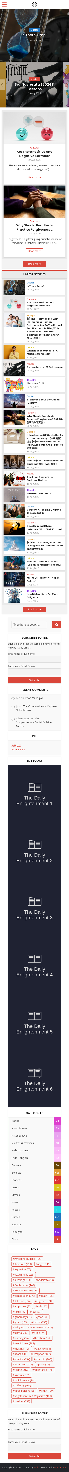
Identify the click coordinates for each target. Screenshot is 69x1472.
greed (21, 1322)
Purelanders (18, 749)
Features (35, 147)
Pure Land (24, 1364)
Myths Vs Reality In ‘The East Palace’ (44, 579)
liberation (42, 1338)
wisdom (22, 1401)
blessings (23, 1280)
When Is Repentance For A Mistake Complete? (42, 352)
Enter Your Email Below (21, 666)
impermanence (41, 1327)
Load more (34, 609)
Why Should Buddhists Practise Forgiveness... (34, 227)
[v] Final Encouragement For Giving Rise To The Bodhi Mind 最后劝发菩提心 (45, 545)
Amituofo (23, 1264)
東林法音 (16, 745)
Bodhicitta (45, 1280)
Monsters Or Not (36, 383)
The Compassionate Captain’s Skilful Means (34, 722)
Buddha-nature (26, 1290)
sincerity (22, 1375)
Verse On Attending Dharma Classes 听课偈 (44, 511)
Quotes (34, 29)
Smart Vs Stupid (34, 698)
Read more (34, 177)
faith (20, 1311)
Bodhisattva (25, 1285)
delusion (23, 1301)
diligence (44, 1301)
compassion (25, 1295)
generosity (23, 1317)
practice (22, 1359)
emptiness (23, 1306)
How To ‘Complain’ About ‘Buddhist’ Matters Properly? (44, 563)
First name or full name (21, 653)
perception (41, 1354)
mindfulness (25, 1343)
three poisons (25, 1390)
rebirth (21, 1369)
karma (21, 1332)
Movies (34, 79)
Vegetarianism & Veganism (33, 1396)
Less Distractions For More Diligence (42, 595)
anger (43, 1264)
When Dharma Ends (39, 493)
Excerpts (31, 315)
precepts (44, 1359)
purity (44, 1364)
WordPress (60, 1467)
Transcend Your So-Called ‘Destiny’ (43, 401)
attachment (24, 1274)
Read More (34, 264)
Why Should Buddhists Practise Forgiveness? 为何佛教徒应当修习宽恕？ (45, 419)
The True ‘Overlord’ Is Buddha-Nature (40, 478)
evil (42, 1306)
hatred (40, 1322)
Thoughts (31, 379)
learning (22, 1338)
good (42, 1317)
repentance (43, 1369)
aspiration (23, 1269)
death (47, 1295)
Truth (47, 1390)
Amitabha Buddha (28, 1258)
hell (19, 1327)
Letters (30, 347)
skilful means (24, 1380)
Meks (37, 1467)
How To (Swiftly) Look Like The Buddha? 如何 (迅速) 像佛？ (45, 462)
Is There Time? (35, 35)
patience (43, 1348)
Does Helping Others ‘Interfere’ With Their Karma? (44, 527)
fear (36, 1311)
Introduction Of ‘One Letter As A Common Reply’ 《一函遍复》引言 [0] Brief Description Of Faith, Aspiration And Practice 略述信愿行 (45, 441)
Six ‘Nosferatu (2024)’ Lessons (34, 86)
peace (21, 1354)
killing (39, 1332)
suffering (23, 1385)
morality (22, 1348)
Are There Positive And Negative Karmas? (35, 153)
